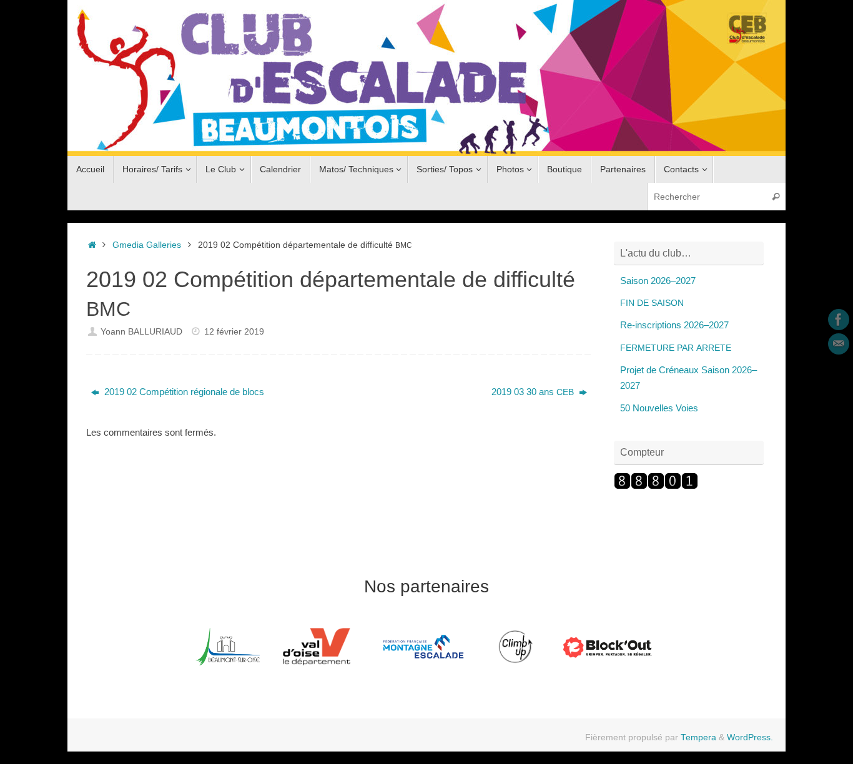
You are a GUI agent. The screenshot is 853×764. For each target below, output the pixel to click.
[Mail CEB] (838, 344)
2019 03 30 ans (532, 391)
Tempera (698, 737)
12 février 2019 (234, 331)
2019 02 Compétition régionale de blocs (183, 391)
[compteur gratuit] (656, 486)
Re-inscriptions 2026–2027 (674, 325)
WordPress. (750, 737)
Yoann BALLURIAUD (141, 331)
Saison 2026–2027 (658, 280)
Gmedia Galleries (146, 245)
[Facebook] (838, 319)
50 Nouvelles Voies (659, 408)
